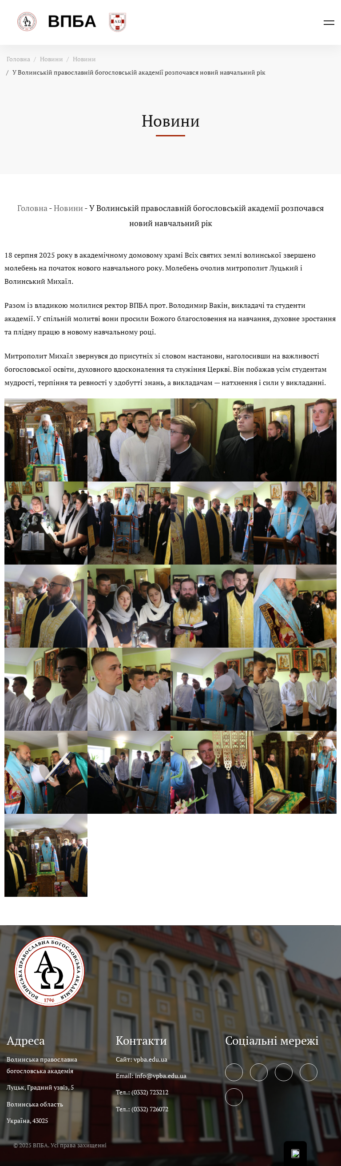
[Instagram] (284, 1072)
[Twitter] (259, 1072)
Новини (51, 59)
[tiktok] (234, 1097)
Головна (18, 59)
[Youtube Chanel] (308, 1072)
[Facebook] (234, 1072)
